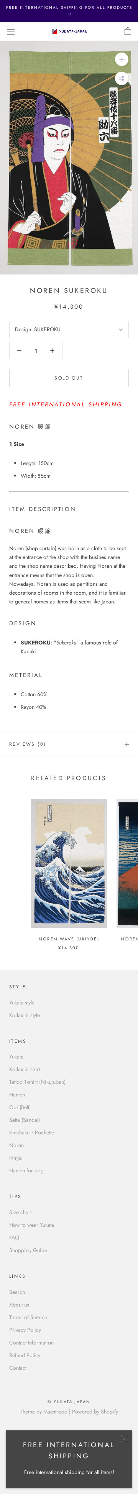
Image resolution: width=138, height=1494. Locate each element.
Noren (16, 1145)
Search (17, 1292)
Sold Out (68, 378)
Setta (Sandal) (24, 1120)
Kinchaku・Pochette (31, 1132)
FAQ (14, 1237)
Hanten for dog (26, 1170)
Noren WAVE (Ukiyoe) (69, 939)
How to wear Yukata (31, 1225)
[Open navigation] (11, 31)
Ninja (15, 1158)
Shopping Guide (28, 1250)
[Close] (124, 1439)
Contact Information (31, 1342)
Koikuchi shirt (24, 1069)
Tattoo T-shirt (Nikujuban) (37, 1082)
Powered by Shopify (95, 1411)
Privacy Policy (25, 1330)
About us (19, 1304)
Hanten (17, 1094)
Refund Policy (24, 1355)
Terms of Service (28, 1317)
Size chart (20, 1212)
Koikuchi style (24, 1015)
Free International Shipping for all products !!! (69, 11)
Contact (17, 1368)
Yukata (16, 1056)
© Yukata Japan (69, 1402)
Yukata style (21, 1002)
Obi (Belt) (20, 1107)
